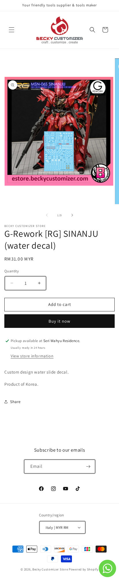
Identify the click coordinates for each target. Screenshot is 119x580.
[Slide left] (46, 215)
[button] (11, 29)
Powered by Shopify (83, 569)
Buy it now (59, 321)
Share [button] (15, 401)
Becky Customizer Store (50, 569)
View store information (32, 356)
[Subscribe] (88, 466)
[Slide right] (72, 215)
